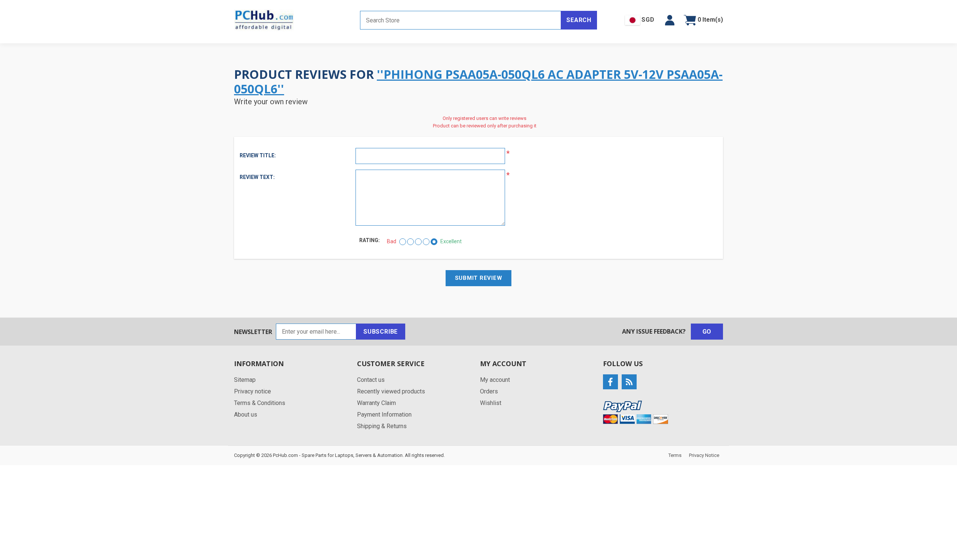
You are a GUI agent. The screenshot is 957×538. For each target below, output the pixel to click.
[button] (669, 20)
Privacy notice (252, 391)
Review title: (258, 155)
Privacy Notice (704, 455)
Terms (674, 455)
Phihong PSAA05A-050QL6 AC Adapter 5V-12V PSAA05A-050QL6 (478, 81)
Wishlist (490, 402)
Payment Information (384, 414)
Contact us (371, 379)
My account (495, 379)
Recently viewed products (391, 391)
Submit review (478, 278)
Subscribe (380, 331)
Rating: (369, 240)
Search (578, 20)
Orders (489, 391)
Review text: (257, 177)
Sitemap (245, 379)
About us (245, 414)
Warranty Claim (376, 402)
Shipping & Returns (382, 426)
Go (707, 331)
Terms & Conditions (259, 402)
